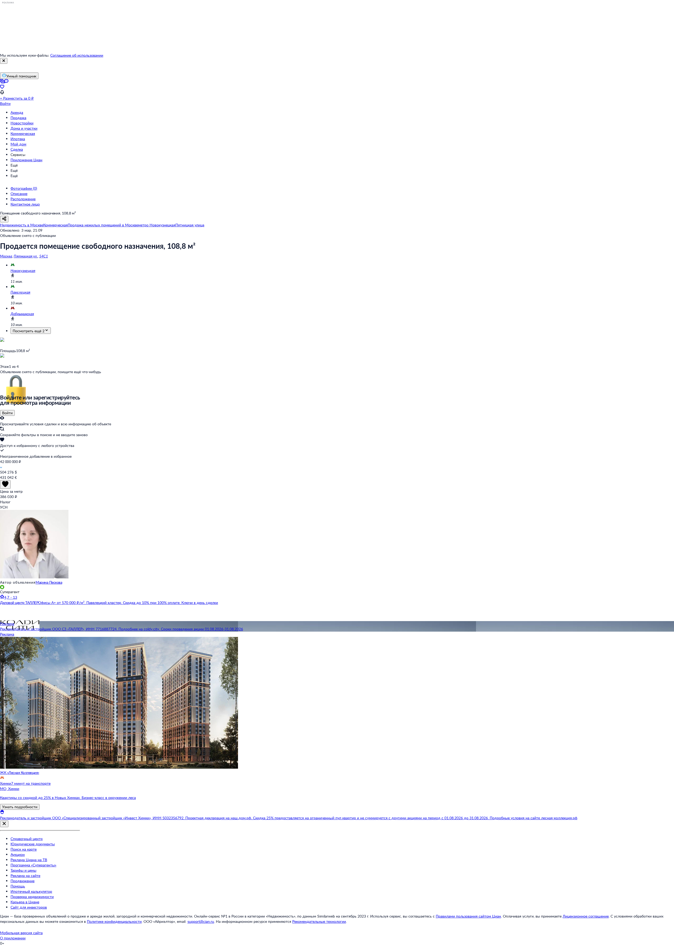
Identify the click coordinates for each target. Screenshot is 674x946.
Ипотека (18, 138)
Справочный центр (27, 838)
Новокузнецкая (23, 270)
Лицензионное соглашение (586, 916)
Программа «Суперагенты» (33, 864)
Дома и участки (24, 128)
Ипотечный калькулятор (31, 891)
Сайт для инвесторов (29, 907)
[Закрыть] (3, 61)
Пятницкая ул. (26, 256)
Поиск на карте (24, 849)
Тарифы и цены (23, 870)
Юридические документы (33, 843)
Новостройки (22, 122)
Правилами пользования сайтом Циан (468, 916)
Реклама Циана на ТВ (29, 859)
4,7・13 (10, 597)
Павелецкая (20, 292)
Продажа (18, 117)
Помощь (18, 886)
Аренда (17, 112)
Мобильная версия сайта (21, 932)
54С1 (43, 256)
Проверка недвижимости (32, 896)
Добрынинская (22, 313)
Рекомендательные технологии (319, 921)
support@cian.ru (200, 921)
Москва (6, 256)
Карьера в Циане (25, 901)
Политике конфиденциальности (114, 921)
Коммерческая (23, 133)
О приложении (13, 937)
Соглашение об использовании (76, 55)
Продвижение (22, 880)
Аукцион (18, 854)
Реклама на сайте (25, 875)
